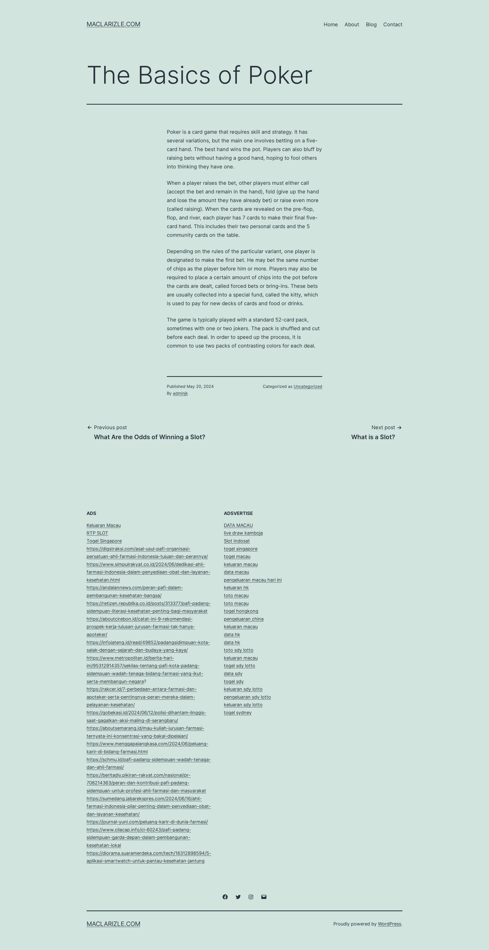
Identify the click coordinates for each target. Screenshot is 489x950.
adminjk (180, 393)
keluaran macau (241, 658)
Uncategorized (308, 386)
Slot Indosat (237, 541)
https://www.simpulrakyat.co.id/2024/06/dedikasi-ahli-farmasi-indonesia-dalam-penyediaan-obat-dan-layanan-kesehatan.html (148, 572)
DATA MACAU (238, 525)
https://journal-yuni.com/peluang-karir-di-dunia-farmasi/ (147, 821)
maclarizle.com (113, 24)
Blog (371, 24)
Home (331, 24)
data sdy (233, 673)
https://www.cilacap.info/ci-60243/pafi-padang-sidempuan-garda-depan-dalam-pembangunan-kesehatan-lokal (139, 837)
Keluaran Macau (104, 525)
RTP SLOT (97, 533)
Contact (392, 24)
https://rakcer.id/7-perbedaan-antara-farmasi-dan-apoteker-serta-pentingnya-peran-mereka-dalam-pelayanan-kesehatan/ (142, 696)
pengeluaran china (244, 619)
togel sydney (238, 712)
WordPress (389, 924)
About (352, 24)
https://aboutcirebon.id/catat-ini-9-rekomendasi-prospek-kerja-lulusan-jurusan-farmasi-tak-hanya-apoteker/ (141, 626)
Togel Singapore (104, 541)
